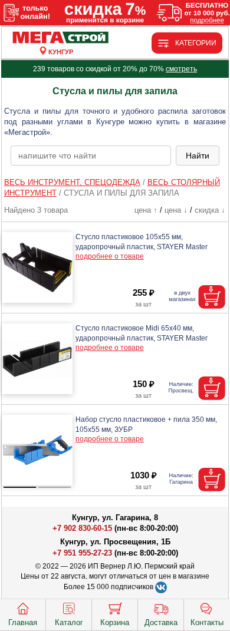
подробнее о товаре (109, 256)
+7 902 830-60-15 (82, 528)
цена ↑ (145, 210)
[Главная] (61, 38)
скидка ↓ (210, 210)
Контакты (207, 622)
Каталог (69, 622)
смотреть (181, 69)
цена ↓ (176, 210)
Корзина (114, 622)
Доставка (161, 622)
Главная (22, 622)
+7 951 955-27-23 (82, 553)
